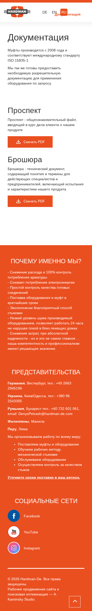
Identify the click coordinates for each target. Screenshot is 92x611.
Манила (37, 421)
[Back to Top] (74, 601)
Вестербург (36, 383)
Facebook (32, 516)
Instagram (32, 548)
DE (44, 12)
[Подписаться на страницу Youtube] (16, 532)
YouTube (31, 532)
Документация (67, 14)
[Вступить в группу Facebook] (16, 516)
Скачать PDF (34, 142)
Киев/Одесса (35, 396)
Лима (23, 429)
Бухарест (34, 409)
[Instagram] (16, 548)
